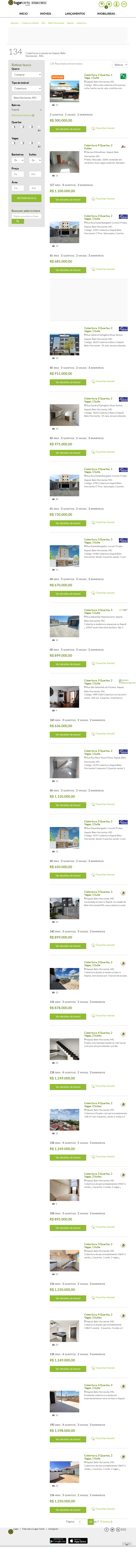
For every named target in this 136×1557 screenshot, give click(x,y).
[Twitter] (112, 1531)
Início (23, 13)
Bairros (16, 105)
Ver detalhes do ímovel (68, 129)
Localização (19, 98)
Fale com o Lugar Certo (33, 1529)
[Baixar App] (58, 1544)
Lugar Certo (19, 3)
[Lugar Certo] (10, 1531)
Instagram (53, 1529)
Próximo (105, 1521)
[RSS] (121, 1531)
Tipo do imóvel (20, 82)
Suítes (32, 154)
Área (14, 182)
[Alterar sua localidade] (101, 4)
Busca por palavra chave (26, 210)
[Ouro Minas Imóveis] (123, 147)
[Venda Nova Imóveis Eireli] (123, 217)
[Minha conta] (116, 4)
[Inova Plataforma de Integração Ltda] (123, 893)
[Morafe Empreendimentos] (123, 682)
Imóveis (46, 13)
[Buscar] (18, 221)
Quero (15, 68)
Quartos (16, 122)
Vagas (15, 138)
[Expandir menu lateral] (124, 4)
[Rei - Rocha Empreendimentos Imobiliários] (123, 76)
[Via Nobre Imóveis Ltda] (123, 611)
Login (15, 1529)
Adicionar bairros (22, 115)
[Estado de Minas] (39, 2)
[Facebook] (106, 1531)
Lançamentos (75, 13)
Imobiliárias (106, 13)
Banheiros (18, 154)
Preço (15, 168)
